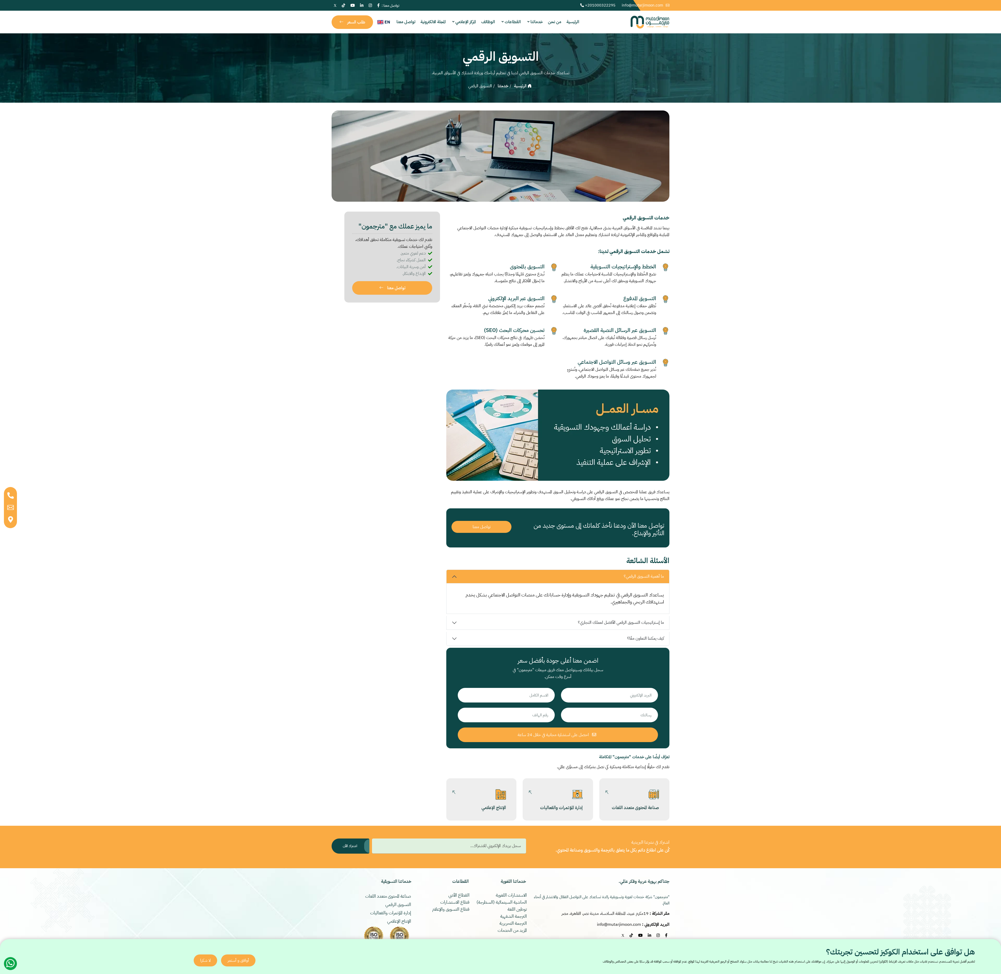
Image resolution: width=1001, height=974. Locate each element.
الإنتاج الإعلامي (493, 807)
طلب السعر (355, 22)
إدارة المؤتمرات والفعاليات (561, 807)
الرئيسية (572, 22)
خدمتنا (503, 86)
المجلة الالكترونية (433, 22)
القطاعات (512, 22)
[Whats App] (10, 964)
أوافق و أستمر (238, 960)
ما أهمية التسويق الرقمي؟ (644, 576)
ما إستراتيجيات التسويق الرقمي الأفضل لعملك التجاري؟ (621, 622)
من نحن (554, 22)
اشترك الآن (350, 846)
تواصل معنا (405, 22)
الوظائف (488, 22)
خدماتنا (536, 22)
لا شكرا (205, 960)
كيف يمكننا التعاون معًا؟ (645, 638)
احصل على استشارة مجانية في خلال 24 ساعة (554, 735)
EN (386, 22)
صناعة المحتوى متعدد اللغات (635, 807)
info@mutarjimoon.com (643, 5)
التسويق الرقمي (398, 904)
